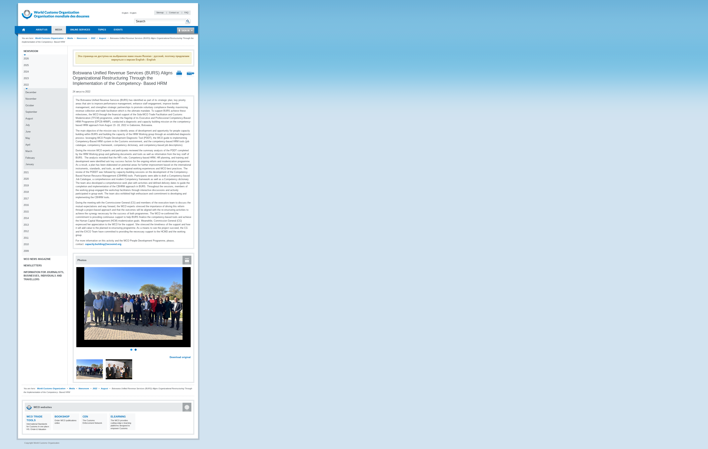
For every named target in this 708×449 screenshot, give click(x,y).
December (30, 92)
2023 (26, 78)
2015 (26, 211)
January (29, 164)
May (27, 138)
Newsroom (82, 38)
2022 (93, 38)
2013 (26, 224)
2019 (26, 185)
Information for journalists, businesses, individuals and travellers (44, 276)
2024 (26, 71)
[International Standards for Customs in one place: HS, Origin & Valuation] (48, 427)
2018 (26, 192)
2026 (26, 58)
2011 (26, 237)
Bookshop (62, 416)
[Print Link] (179, 74)
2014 (26, 218)
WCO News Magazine (37, 259)
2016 (26, 205)
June (28, 131)
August (102, 38)
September (31, 111)
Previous (79, 353)
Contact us (174, 12)
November (30, 98)
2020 (26, 178)
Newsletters (33, 265)
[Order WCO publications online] (76, 427)
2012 (26, 231)
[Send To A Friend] (191, 75)
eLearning (118, 416)
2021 (26, 172)
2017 (26, 198)
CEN (85, 416)
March (28, 151)
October (29, 105)
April (27, 144)
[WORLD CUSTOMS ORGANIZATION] (23, 29)
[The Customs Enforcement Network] (104, 427)
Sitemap (160, 12)
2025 (26, 65)
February (30, 157)
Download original (180, 357)
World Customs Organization (49, 38)
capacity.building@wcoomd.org (103, 244)
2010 (26, 244)
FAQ (186, 12)
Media (70, 38)
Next (190, 353)
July (27, 125)
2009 (26, 251)
